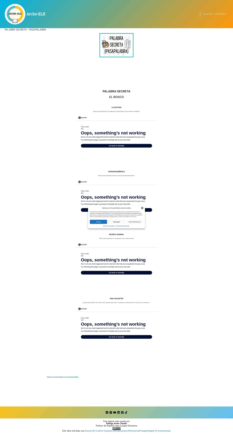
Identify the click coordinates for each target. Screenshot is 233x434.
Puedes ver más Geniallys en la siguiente (62, 377)
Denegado (116, 222)
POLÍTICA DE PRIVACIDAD (122, 226)
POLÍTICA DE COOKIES (109, 226)
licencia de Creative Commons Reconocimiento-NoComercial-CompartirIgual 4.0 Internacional (127, 431)
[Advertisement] (116, 71)
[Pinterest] (122, 412)
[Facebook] (107, 412)
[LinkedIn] (118, 412)
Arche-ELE (36, 14)
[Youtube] (114, 412)
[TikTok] (126, 412)
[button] (142, 208)
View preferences (134, 222)
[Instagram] (111, 412)
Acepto (98, 222)
